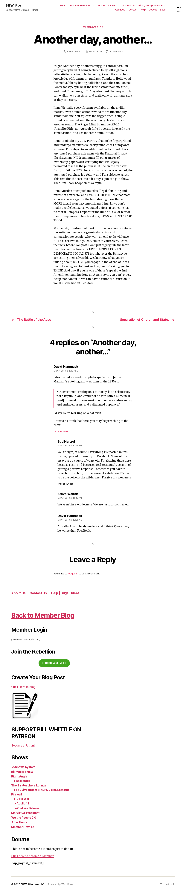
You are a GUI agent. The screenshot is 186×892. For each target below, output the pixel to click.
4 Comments (116, 51)
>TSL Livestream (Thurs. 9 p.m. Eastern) (41, 790)
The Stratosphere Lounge (28, 785)
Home (63, 5)
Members (127, 5)
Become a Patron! (23, 745)
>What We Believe (26, 808)
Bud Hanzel (76, 51)
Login (163, 9)
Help (143, 9)
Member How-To (22, 827)
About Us (120, 9)
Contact (133, 9)
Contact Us (38, 593)
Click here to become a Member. (32, 856)
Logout (153, 9)
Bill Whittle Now (22, 772)
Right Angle (19, 776)
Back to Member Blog (42, 615)
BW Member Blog (93, 27)
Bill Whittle (13, 5)
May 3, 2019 (95, 51)
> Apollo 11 (21, 803)
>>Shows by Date (23, 767)
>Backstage (22, 781)
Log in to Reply (61, 432)
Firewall (16, 794)
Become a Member (80, 5)
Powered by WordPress (60, 884)
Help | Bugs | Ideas (65, 593)
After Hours (19, 822)
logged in (73, 573)
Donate (101, 5)
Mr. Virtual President (25, 813)
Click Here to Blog (23, 687)
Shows (112, 5)
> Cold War (21, 799)
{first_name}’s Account (150, 5)
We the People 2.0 (23, 817)
